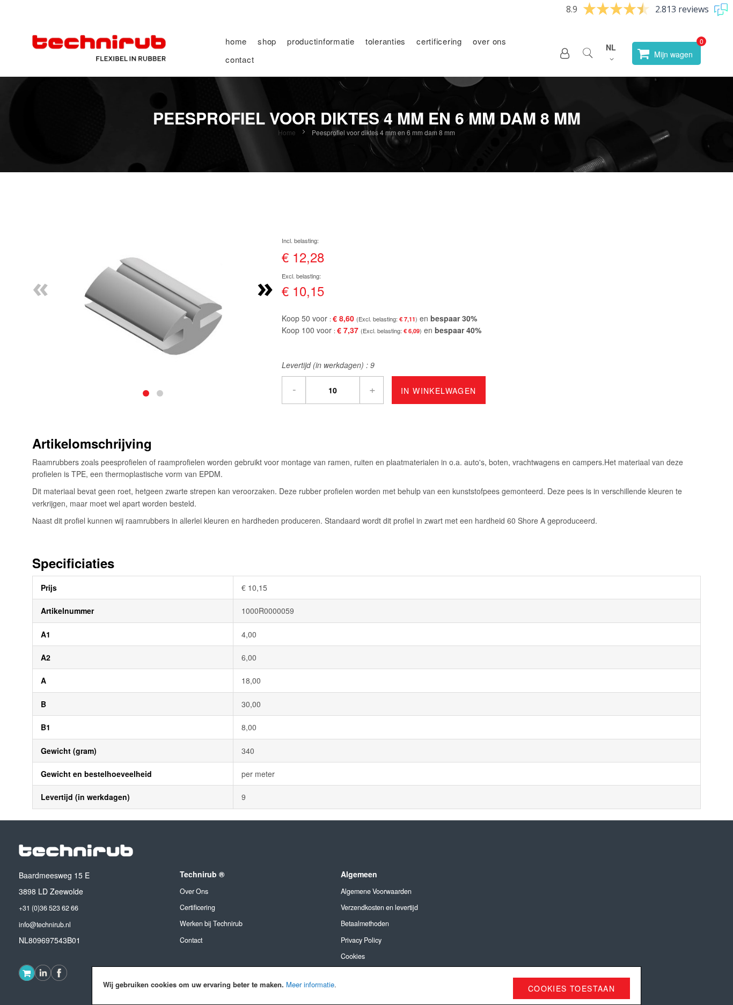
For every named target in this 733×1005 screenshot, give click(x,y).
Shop (267, 41)
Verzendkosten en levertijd (379, 907)
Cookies (353, 956)
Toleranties (385, 41)
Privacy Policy (361, 940)
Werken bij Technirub (211, 923)
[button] (565, 53)
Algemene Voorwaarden (376, 891)
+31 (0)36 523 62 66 (48, 908)
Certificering (439, 41)
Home (236, 41)
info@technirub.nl (45, 924)
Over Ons (194, 891)
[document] (367, 985)
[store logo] (99, 53)
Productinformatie (321, 41)
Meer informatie (310, 984)
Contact (239, 59)
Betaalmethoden (365, 923)
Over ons (490, 41)
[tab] (146, 393)
